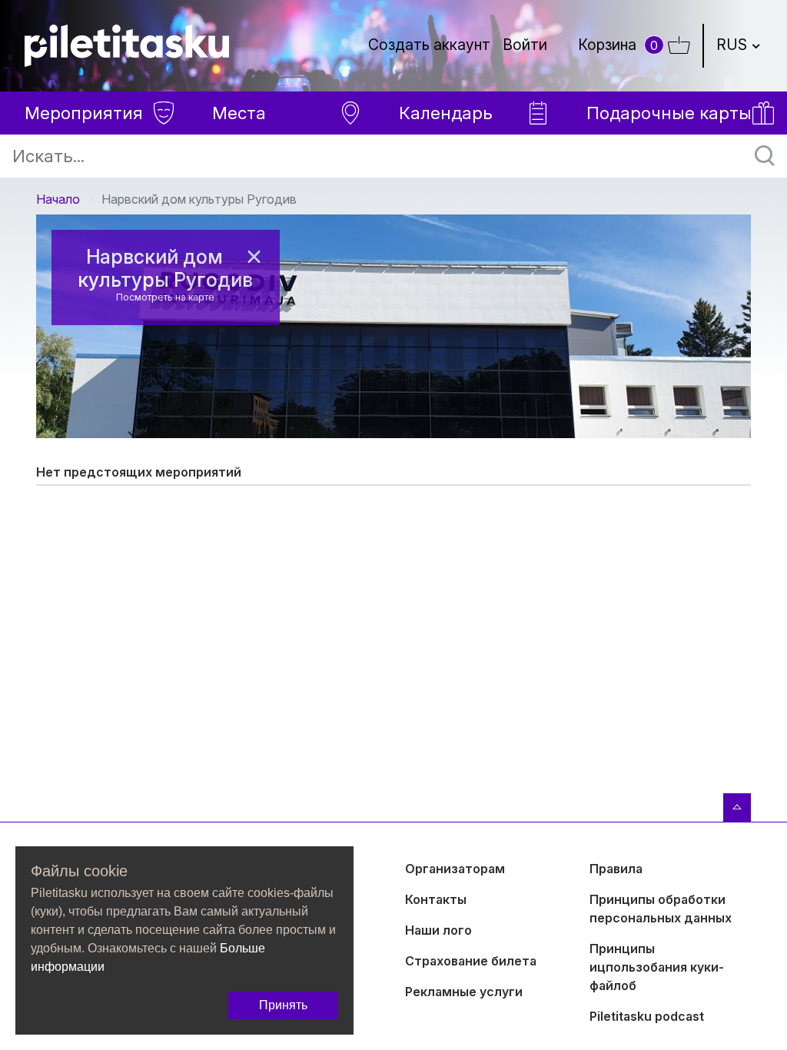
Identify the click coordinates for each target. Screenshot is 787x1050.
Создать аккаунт (429, 44)
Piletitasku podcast (646, 1016)
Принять (283, 1005)
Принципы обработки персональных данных (660, 908)
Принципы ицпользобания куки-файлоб (656, 967)
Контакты (436, 899)
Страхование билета (470, 961)
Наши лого (438, 930)
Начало (58, 199)
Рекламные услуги (464, 991)
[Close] (253, 256)
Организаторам (455, 868)
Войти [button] (525, 44)
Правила (616, 868)
